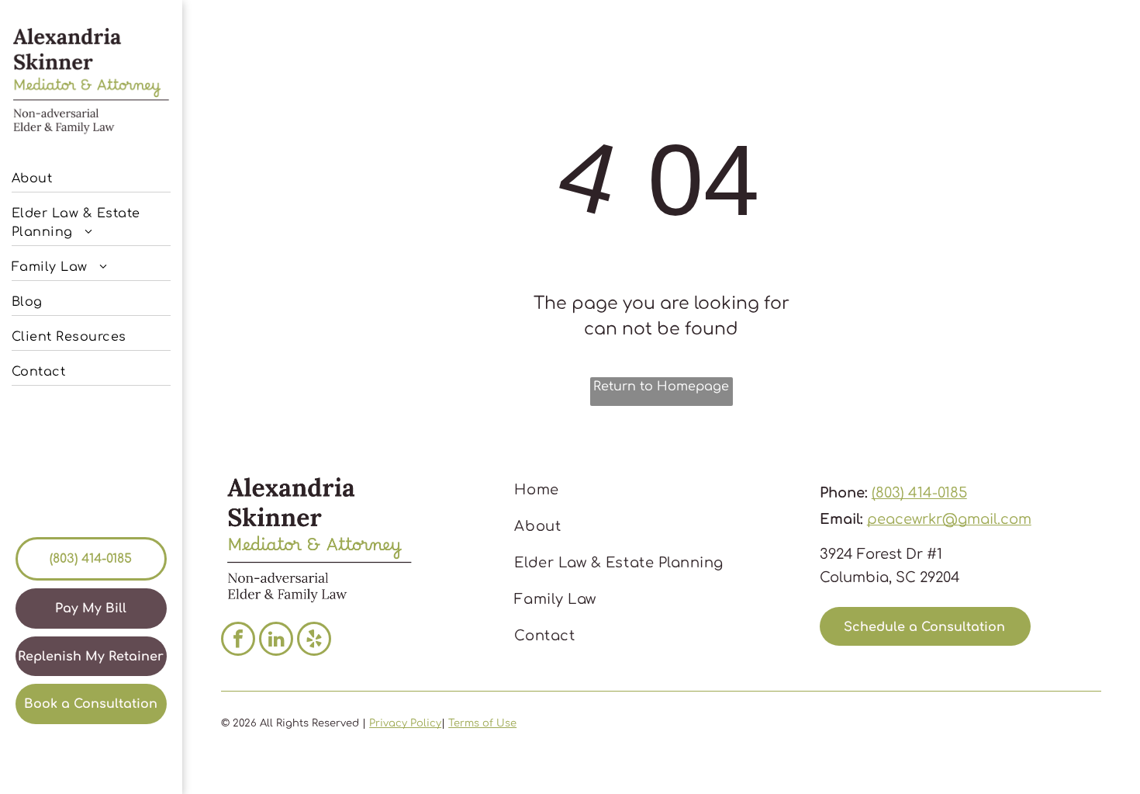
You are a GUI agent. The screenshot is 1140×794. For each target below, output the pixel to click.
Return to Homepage (661, 387)
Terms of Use (482, 723)
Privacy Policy (405, 723)
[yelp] (314, 641)
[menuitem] (91, 175)
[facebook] (238, 641)
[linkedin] (276, 641)
